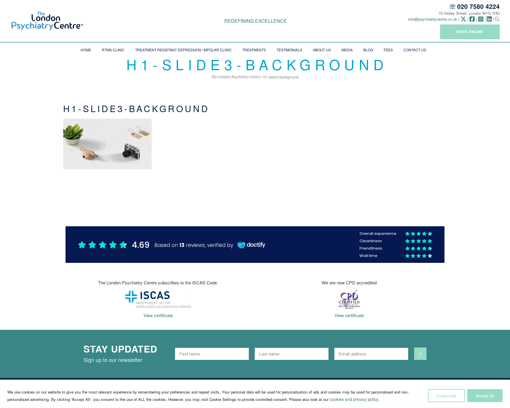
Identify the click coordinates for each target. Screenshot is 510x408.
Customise (446, 396)
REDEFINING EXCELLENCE (255, 20)
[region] (255, 394)
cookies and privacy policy (354, 399)
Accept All (485, 396)
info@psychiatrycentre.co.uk (432, 19)
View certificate (158, 315)
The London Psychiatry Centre (236, 77)
